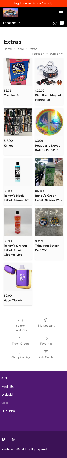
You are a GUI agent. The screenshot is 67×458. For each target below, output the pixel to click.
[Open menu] (61, 13)
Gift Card (8, 411)
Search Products (21, 328)
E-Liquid (7, 395)
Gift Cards (46, 357)
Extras (33, 49)
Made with (24, 449)
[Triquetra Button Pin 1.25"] (49, 222)
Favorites (46, 344)
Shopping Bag (20, 357)
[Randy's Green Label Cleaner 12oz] (49, 172)
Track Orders (21, 344)
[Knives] (18, 122)
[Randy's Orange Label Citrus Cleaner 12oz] (18, 222)
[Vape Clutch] (18, 277)
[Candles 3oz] (18, 72)
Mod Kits (7, 386)
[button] (62, 23)
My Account (46, 326)
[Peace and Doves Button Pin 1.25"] (49, 122)
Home (8, 49)
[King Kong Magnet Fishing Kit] (49, 72)
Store (20, 49)
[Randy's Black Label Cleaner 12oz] (18, 172)
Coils (4, 403)
